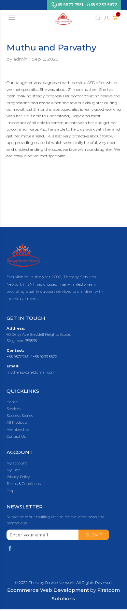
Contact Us (16, 436)
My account (17, 463)
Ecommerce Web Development (48, 590)
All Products (17, 422)
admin (20, 59)
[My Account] (106, 18)
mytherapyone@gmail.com (31, 372)
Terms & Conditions (24, 484)
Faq (10, 491)
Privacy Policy (18, 477)
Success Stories (20, 416)
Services (14, 409)
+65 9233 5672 (102, 5)
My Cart (13, 470)
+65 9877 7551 (69, 5)
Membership (18, 430)
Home (12, 402)
